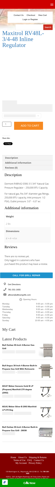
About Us (22, 457)
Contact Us (19, 15)
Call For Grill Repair (26, 275)
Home (13, 457)
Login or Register (30, 19)
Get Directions (14, 284)
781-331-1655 (14, 289)
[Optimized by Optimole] (5, 482)
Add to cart (30, 125)
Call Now (29, 483)
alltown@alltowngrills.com (19, 295)
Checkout (31, 15)
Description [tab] (11, 157)
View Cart (42, 15)
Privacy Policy (35, 463)
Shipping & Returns (38, 457)
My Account (21, 463)
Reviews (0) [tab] (11, 167)
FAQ (29, 460)
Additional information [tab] (18, 162)
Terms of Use (19, 460)
